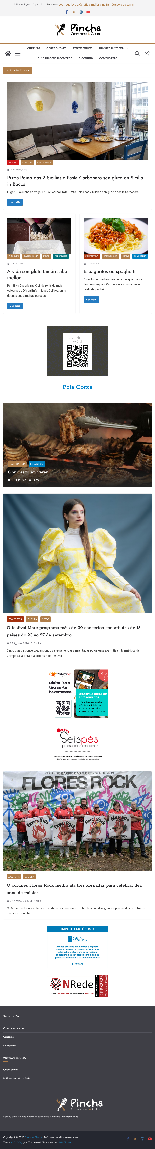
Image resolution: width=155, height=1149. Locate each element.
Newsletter (9, 1045)
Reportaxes (61, 256)
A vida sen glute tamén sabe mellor (37, 274)
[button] (126, 49)
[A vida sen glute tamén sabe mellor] (39, 236)
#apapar (13, 163)
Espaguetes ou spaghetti (109, 271)
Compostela (108, 58)
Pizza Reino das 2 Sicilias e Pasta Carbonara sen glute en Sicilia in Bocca (75, 180)
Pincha (36, 480)
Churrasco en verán (28, 472)
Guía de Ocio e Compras (55, 58)
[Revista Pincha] (8, 53)
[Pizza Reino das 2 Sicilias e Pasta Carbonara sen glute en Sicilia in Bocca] (77, 121)
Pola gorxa (140, 256)
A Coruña (86, 58)
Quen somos (10, 1069)
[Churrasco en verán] (77, 406)
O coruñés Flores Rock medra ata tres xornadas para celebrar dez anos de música (74, 889)
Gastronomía (56, 48)
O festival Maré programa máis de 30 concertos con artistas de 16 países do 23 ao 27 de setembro (73, 631)
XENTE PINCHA (83, 48)
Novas (46, 256)
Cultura (33, 48)
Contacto (8, 1036)
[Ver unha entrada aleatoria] (147, 53)
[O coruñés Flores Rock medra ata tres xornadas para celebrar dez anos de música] (77, 821)
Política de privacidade (16, 1078)
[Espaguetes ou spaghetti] (116, 236)
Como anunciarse (13, 1028)
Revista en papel (111, 48)
